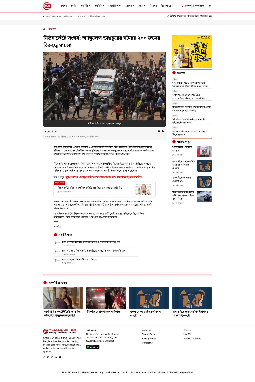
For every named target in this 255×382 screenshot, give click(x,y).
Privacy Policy (149, 338)
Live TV (187, 334)
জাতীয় (73, 6)
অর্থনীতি (98, 6)
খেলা (141, 6)
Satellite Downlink (191, 338)
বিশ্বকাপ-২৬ (166, 6)
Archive (187, 330)
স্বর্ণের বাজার (194, 16)
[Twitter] (48, 357)
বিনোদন (153, 6)
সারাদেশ (128, 6)
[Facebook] (44, 357)
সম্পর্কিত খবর (57, 283)
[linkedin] (56, 357)
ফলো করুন (199, 6)
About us (146, 330)
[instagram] (52, 357)
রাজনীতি (85, 6)
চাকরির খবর (207, 16)
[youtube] (60, 357)
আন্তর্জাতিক (113, 6)
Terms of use (148, 334)
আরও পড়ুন (184, 142)
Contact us (147, 342)
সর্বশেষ (63, 6)
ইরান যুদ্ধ (182, 16)
